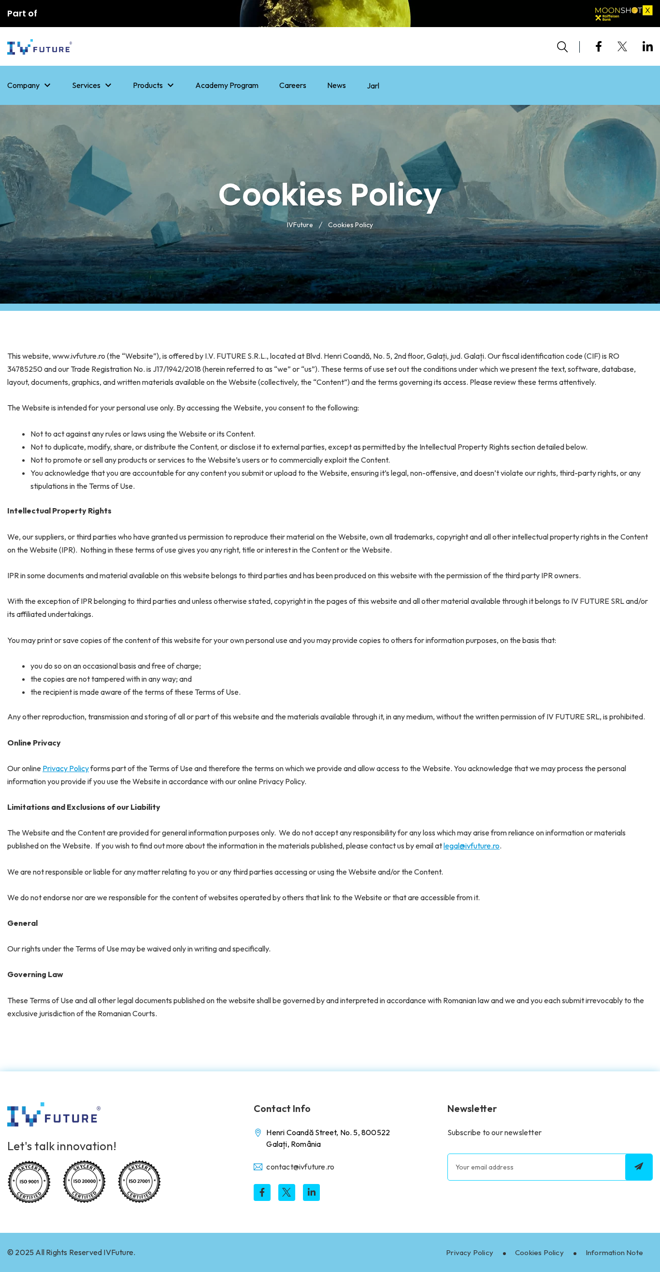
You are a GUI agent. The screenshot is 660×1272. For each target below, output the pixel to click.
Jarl (373, 85)
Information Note (614, 1252)
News (336, 85)
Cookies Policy (539, 1252)
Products (148, 85)
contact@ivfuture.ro (300, 1166)
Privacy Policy (469, 1252)
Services (86, 85)
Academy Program (226, 85)
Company (23, 85)
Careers (292, 85)
